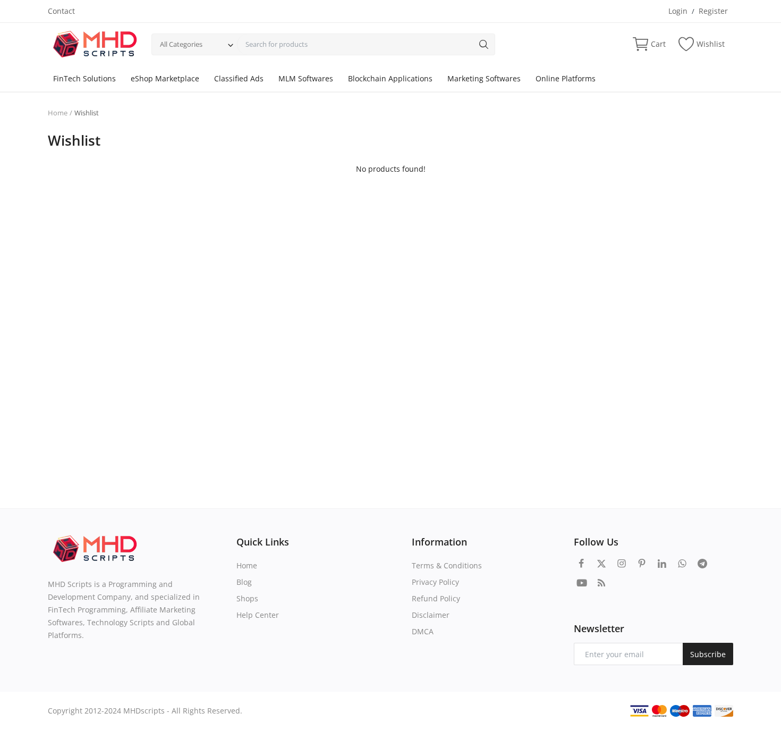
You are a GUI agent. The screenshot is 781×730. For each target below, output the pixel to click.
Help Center (257, 615)
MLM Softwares (305, 78)
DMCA (423, 631)
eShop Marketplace (165, 78)
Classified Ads (239, 78)
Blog (244, 582)
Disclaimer (430, 615)
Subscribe (708, 654)
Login (677, 11)
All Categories (181, 44)
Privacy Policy (435, 582)
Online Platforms (566, 78)
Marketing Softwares (484, 78)
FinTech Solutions (84, 78)
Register (713, 11)
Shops (247, 598)
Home (57, 113)
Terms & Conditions (447, 565)
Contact (61, 11)
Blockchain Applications (390, 78)
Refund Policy (436, 598)
